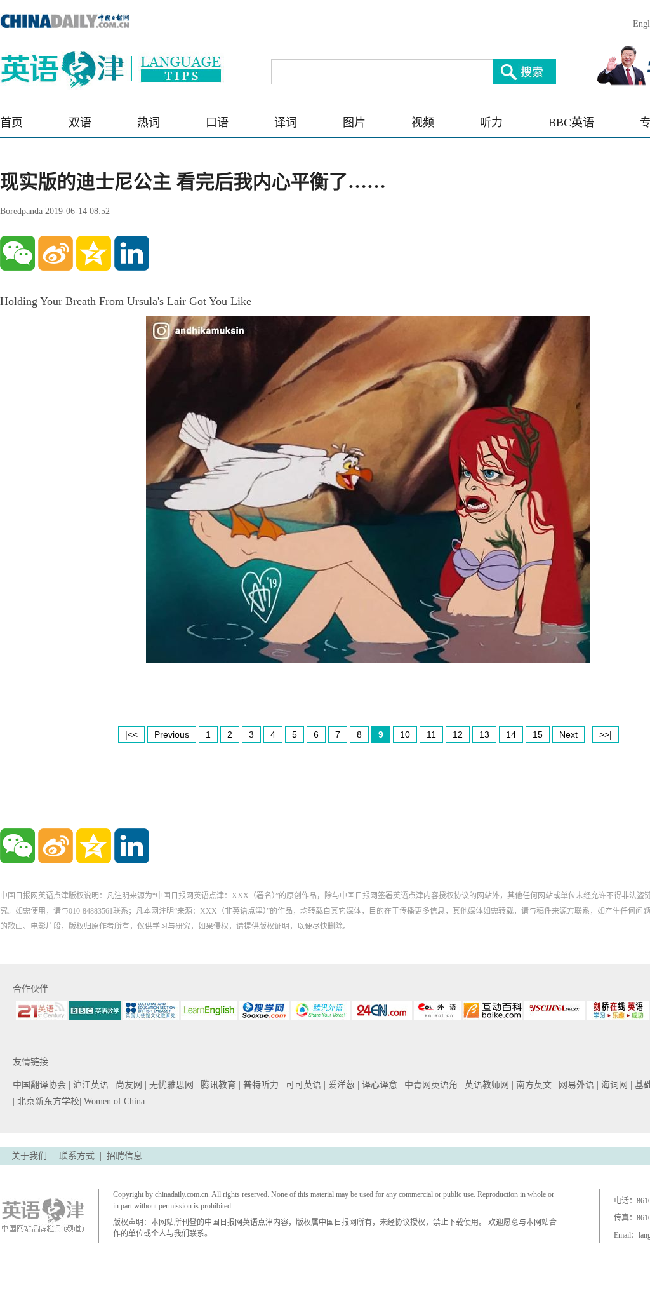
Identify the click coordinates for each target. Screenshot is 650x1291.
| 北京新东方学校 (46, 1101)
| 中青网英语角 (430, 1085)
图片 (354, 122)
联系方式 (77, 1156)
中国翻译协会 (41, 1085)
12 (458, 734)
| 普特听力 (260, 1085)
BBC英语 (571, 122)
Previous (171, 734)
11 (431, 734)
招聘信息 (124, 1156)
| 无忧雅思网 (170, 1085)
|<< (131, 734)
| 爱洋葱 (340, 1085)
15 (538, 734)
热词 (148, 122)
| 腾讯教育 (217, 1085)
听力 (491, 122)
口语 (217, 122)
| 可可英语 (302, 1085)
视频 (422, 122)
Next (568, 734)
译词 (285, 122)
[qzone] (93, 253)
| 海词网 (613, 1085)
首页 (11, 122)
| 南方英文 (533, 1085)
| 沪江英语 (90, 1085)
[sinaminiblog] (55, 253)
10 (405, 734)
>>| (605, 734)
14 (511, 734)
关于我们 (29, 1156)
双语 (80, 122)
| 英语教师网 (486, 1085)
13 (484, 734)
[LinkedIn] (131, 253)
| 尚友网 (128, 1085)
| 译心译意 (378, 1085)
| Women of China (112, 1101)
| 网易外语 (575, 1085)
